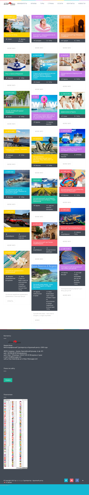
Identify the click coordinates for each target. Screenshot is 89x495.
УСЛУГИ (60, 3)
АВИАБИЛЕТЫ (22, 3)
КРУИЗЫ (34, 3)
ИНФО (44, 273)
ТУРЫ (42, 3)
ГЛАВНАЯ (9, 3)
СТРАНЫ (51, 3)
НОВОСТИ (81, 3)
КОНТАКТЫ (71, 3)
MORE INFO (17, 24)
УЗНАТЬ (17, 259)
